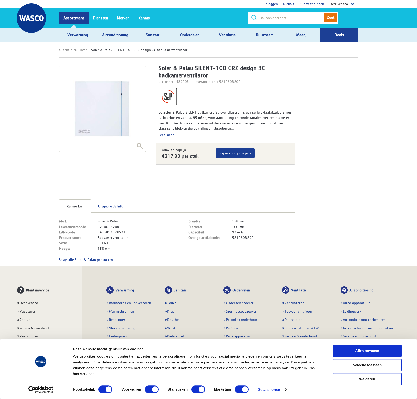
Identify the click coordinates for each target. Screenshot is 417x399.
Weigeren (367, 379)
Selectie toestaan (367, 365)
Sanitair (180, 290)
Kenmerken (75, 206)
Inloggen (271, 3)
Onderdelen (241, 290)
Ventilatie (298, 290)
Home (82, 49)
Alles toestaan (367, 351)
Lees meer (166, 134)
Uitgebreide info (110, 206)
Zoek (330, 17)
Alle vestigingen (311, 3)
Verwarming (124, 290)
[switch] (152, 389)
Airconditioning (361, 290)
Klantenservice (37, 290)
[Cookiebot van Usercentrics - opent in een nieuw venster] (41, 389)
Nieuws (288, 3)
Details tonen (268, 389)
